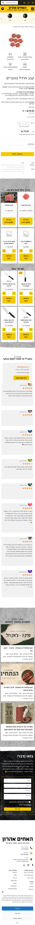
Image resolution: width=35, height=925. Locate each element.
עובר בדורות (21, 171)
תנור (23, 173)
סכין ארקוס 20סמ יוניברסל (26, 321)
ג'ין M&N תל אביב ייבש (26, 242)
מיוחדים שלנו (10, 169)
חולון (15, 875)
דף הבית (31, 27)
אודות (31, 884)
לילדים (20, 169)
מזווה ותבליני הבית (28, 875)
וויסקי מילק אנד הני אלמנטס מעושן (9, 242)
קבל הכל (17, 908)
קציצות (4, 171)
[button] (3, 892)
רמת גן (15, 883)
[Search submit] (3, 3)
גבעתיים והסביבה (12, 889)
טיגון (23, 169)
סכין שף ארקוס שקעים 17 (26, 285)
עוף (25, 20)
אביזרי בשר (30, 878)
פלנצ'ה (12, 171)
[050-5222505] (28, 3)
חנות (26, 27)
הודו (10, 20)
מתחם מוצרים (21, 167)
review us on (24, 377)
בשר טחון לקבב (26, 205)
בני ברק (15, 878)
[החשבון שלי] (24, 3)
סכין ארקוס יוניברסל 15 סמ (9, 285)
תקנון (17, 922)
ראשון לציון (14, 886)
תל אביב (14, 872)
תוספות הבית (10, 167)
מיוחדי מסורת (12, 165)
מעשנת (4, 169)
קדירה (8, 171)
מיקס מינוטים (9, 205)
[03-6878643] (32, 3)
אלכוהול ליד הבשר (28, 872)
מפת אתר (30, 889)
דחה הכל (17, 913)
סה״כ (32, 132)
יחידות (32, 123)
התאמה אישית (17, 918)
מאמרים (31, 886)
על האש (15, 167)
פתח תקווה (14, 881)
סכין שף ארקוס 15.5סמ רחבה (9, 321)
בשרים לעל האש (20, 165)
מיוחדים (16, 169)
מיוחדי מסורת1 (5, 165)
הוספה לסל (17, 154)
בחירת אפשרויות (26, 221)
